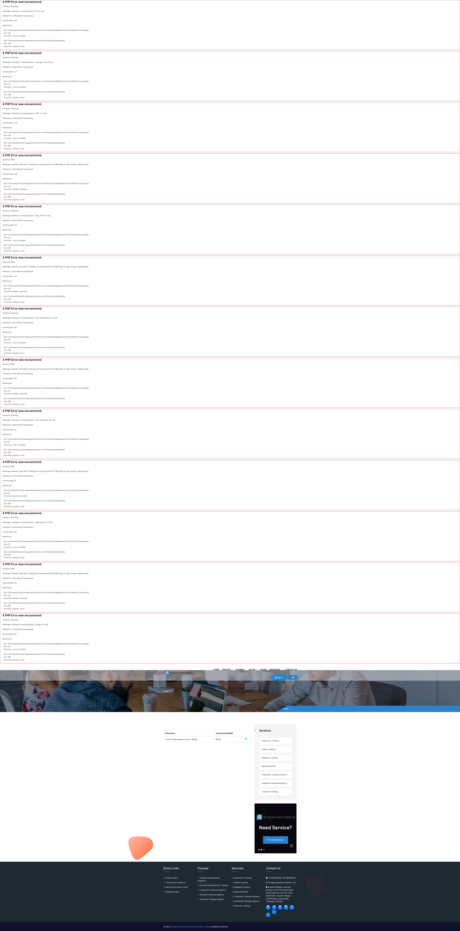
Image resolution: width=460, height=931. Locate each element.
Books (252, 669)
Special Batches (269, 766)
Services (226, 669)
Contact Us (291, 669)
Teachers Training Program (211, 899)
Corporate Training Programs (212, 890)
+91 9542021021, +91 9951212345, (282, 878)
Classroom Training (270, 741)
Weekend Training (270, 758)
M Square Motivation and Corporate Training (190, 926)
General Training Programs (211, 894)
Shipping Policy (172, 892)
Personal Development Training (213, 885)
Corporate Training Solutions (274, 775)
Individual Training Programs (274, 783)
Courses (240, 669)
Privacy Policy (171, 878)
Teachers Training (270, 792)
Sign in (279, 677)
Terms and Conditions (175, 882)
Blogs (264, 669)
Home (216, 669)
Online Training (268, 749)
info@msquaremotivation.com (282, 882)
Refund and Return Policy (176, 887)
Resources (275, 669)
